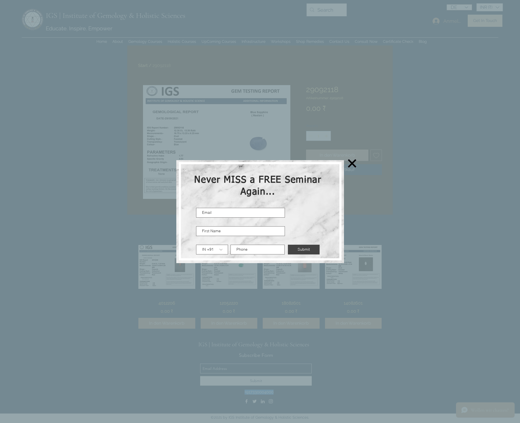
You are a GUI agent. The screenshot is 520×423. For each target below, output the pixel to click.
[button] (352, 163)
